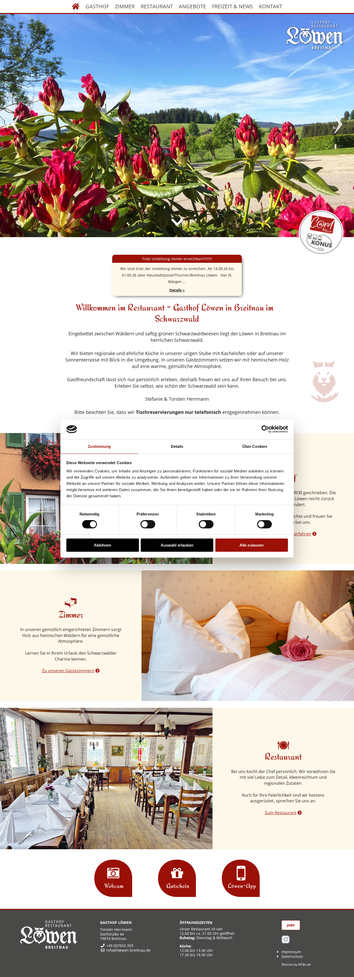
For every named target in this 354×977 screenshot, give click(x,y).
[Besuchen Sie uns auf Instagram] (285, 942)
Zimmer (125, 6)
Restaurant (157, 6)
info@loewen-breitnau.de (128, 950)
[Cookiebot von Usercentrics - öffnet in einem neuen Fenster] (265, 429)
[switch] (147, 524)
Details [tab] (177, 446)
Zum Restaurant (280, 813)
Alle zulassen (251, 545)
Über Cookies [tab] (254, 446)
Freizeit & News (232, 6)
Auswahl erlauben (177, 545)
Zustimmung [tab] (99, 446)
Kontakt (270, 6)
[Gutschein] (177, 879)
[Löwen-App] (241, 879)
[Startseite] (76, 6)
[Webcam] (113, 879)
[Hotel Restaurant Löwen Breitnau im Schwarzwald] (314, 35)
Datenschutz (292, 956)
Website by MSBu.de (296, 964)
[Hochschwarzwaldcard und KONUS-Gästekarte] (321, 232)
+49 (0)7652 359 (119, 945)
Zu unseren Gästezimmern (68, 671)
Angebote (192, 6)
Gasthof (97, 6)
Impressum (291, 951)
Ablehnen (102, 545)
